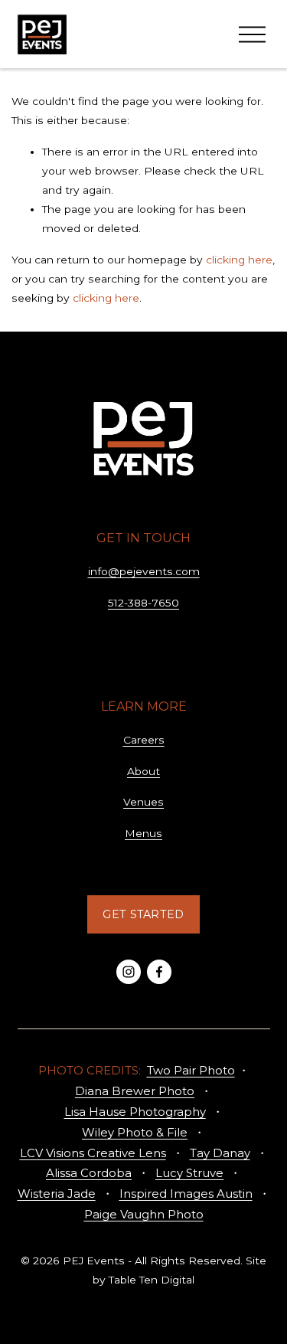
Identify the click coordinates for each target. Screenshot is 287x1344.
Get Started (143, 914)
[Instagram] (128, 972)
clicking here (239, 259)
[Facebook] (159, 972)
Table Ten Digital (151, 1280)
